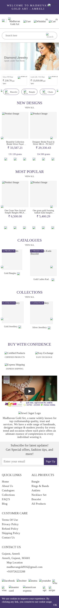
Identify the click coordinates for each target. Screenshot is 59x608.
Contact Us (8, 537)
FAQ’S (6, 499)
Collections (8, 494)
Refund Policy (10, 528)
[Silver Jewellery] (13, 312)
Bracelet (36, 499)
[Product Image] (15, 125)
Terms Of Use (10, 519)
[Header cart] (52, 21)
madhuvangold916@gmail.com (24, 566)
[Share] (24, 279)
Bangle (35, 481)
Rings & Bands (40, 486)
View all (29, 107)
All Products (38, 503)
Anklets (35, 490)
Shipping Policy (11, 533)
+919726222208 (16, 571)
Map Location (15, 562)
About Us (7, 486)
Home (5, 481)
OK (55, 605)
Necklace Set (38, 494)
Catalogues (8, 490)
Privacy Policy (10, 524)
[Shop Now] (15, 159)
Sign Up (50, 461)
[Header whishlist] (40, 21)
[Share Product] (24, 159)
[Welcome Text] (52, 5)
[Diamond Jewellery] (43, 314)
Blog (4, 503)
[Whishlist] (5, 159)
